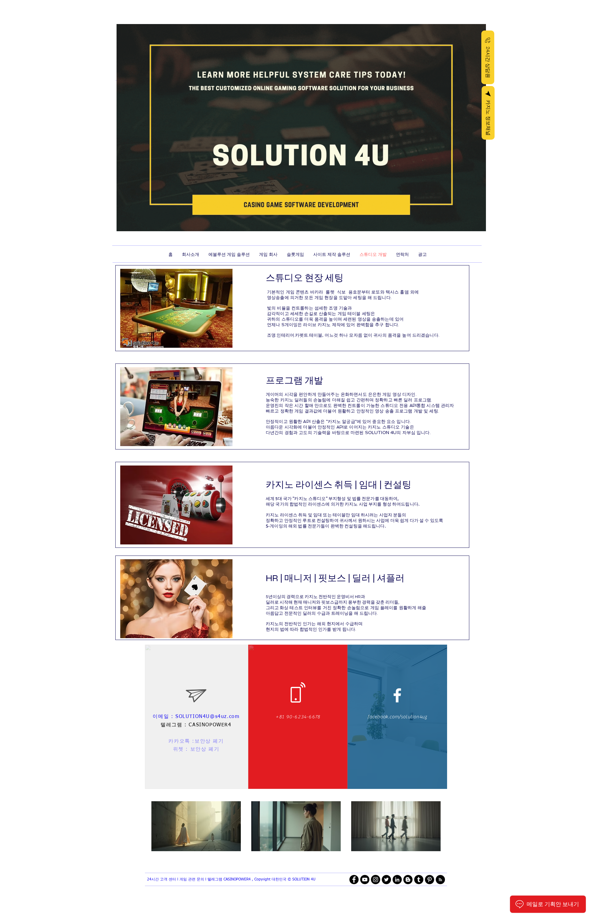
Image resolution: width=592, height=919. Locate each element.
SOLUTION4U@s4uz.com (207, 716)
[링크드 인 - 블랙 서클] (397, 879)
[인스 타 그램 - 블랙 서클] (375, 879)
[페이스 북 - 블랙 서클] (354, 879)
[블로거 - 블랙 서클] (408, 879)
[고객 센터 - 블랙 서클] (429, 879)
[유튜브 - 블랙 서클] (364, 879)
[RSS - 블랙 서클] (440, 879)
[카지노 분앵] (397, 695)
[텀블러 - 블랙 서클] (418, 879)
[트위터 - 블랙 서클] (386, 879)
